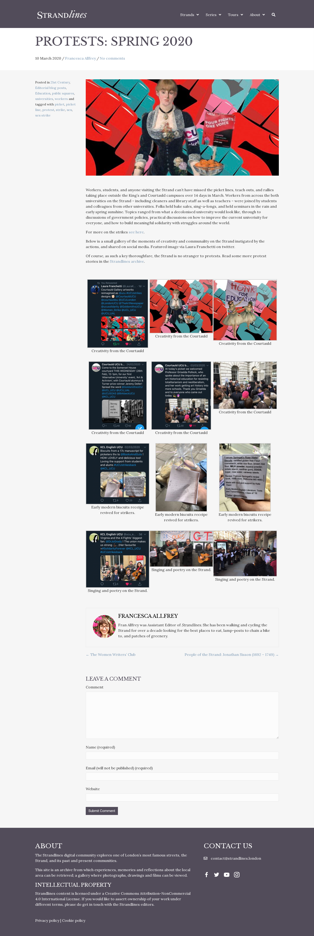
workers (61, 99)
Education (42, 93)
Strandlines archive (127, 261)
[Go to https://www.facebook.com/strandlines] (206, 875)
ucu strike (43, 115)
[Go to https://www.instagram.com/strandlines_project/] (237, 875)
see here (136, 232)
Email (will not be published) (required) (119, 768)
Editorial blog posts (50, 88)
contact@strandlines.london (236, 858)
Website (93, 789)
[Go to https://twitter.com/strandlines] (216, 875)
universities (44, 99)
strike (60, 110)
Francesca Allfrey (80, 58)
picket (59, 104)
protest (48, 110)
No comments (112, 58)
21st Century (60, 82)
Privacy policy (47, 920)
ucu (69, 110)
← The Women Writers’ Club (110, 654)
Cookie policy (73, 920)
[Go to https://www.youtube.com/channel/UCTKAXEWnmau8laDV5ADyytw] (226, 875)
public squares (63, 93)
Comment (94, 687)
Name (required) (100, 747)
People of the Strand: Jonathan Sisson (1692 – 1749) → (232, 654)
